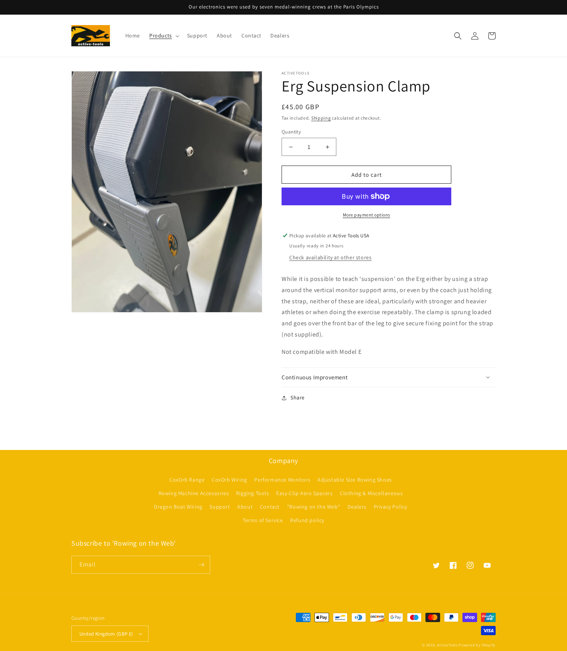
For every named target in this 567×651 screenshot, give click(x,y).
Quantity (291, 132)
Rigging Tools (252, 493)
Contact (270, 506)
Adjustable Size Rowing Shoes (354, 479)
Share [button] (297, 397)
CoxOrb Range (186, 479)
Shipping (321, 118)
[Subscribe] (201, 565)
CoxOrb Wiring (229, 479)
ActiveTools (447, 645)
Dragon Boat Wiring (178, 506)
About (245, 506)
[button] (163, 35)
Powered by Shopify (477, 645)
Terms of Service (263, 520)
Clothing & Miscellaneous (371, 493)
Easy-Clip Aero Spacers (304, 493)
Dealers (357, 506)
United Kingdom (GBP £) (106, 634)
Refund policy (307, 520)
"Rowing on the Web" (313, 506)
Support (219, 506)
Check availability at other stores (330, 257)
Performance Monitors (282, 479)
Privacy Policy (390, 506)
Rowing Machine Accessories (194, 493)
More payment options (366, 215)
